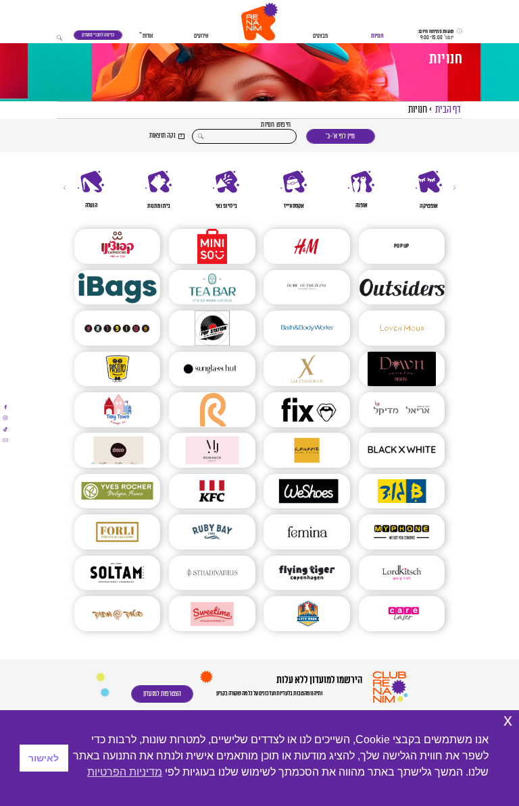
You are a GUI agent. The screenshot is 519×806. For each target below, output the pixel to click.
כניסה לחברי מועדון (98, 35)
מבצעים (320, 36)
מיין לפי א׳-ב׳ (340, 136)
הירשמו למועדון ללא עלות (318, 680)
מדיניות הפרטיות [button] (124, 772)
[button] (259, 22)
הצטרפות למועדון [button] (162, 694)
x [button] (507, 720)
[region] (259, 190)
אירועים (201, 36)
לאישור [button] (43, 758)
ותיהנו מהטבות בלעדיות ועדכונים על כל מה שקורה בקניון (269, 693)
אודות (148, 36)
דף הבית (448, 109)
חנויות (377, 36)
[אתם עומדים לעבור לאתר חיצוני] (5, 407)
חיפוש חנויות (276, 125)
